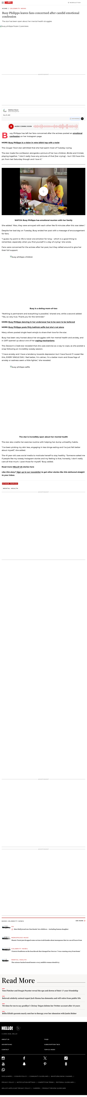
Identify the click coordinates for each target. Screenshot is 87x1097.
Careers (36, 1088)
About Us (5, 1039)
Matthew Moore (13, 110)
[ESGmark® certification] (17, 1028)
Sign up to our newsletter (28, 472)
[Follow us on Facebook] (33, 1058)
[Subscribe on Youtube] (12, 1063)
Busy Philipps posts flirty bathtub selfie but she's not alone (36, 327)
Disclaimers (7, 1076)
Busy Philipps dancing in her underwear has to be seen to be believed (41, 322)
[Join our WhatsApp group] (12, 1069)
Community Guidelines (38, 1076)
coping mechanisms (44, 341)
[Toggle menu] (3, 3)
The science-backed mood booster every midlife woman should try (35, 962)
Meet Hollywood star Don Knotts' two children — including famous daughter (41, 929)
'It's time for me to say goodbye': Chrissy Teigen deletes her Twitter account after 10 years (41, 1005)
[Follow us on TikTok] (74, 1058)
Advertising (7, 1044)
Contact (5, 1049)
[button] (43, 191)
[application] (43, 191)
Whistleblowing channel (62, 1076)
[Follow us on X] (54, 1058)
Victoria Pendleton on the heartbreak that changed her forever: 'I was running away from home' (45, 951)
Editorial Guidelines (65, 1082)
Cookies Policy (20, 1076)
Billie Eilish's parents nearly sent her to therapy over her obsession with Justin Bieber (39, 1013)
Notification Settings (26, 1082)
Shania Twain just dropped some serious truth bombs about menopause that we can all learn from (46, 940)
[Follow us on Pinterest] (54, 1063)
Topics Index (49, 1049)
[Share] (82, 119)
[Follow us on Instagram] (12, 1058)
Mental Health (10, 488)
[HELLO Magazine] (9, 2)
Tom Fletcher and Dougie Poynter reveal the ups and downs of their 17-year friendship (40, 990)
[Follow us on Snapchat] (33, 1063)
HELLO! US (17, 467)
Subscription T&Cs (52, 1044)
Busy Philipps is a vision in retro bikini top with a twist (33, 143)
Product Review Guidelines (54, 1088)
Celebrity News (18, 8)
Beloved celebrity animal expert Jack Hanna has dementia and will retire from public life (41, 998)
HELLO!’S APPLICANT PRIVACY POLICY (16, 1088)
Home (5, 8)
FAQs (46, 1039)
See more (79, 920)
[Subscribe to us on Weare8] (74, 1063)
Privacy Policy (8, 1082)
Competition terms (46, 1082)
